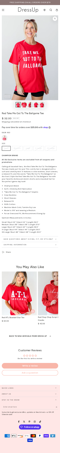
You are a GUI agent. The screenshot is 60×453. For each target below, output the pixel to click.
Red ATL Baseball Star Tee (13, 317)
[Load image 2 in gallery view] (24, 104)
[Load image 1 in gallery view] (18, 104)
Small (7, 149)
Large (29, 149)
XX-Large (52, 149)
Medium (18, 149)
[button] (51, 10)
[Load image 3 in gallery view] (30, 104)
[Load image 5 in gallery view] (41, 104)
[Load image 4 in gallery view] (36, 104)
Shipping (6, 122)
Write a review (30, 365)
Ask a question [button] (30, 372)
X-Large (39, 149)
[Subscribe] (57, 407)
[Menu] (3, 10)
